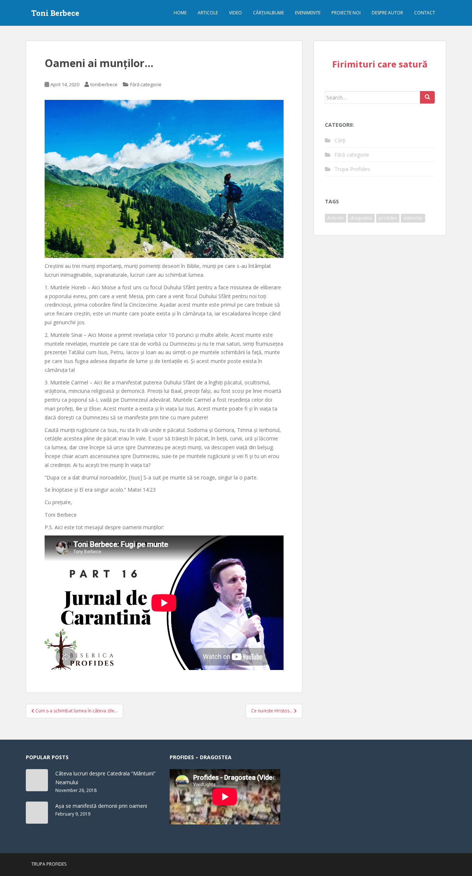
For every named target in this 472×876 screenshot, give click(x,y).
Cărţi (340, 140)
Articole (208, 13)
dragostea (361, 218)
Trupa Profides (352, 168)
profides (388, 218)
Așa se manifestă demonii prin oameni (101, 805)
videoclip (413, 218)
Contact (424, 13)
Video (235, 13)
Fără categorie (146, 84)
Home (180, 13)
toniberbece (104, 84)
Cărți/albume (268, 13)
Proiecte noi (346, 13)
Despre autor (387, 13)
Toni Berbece (55, 13)
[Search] (427, 97)
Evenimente (307, 13)
